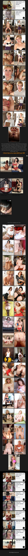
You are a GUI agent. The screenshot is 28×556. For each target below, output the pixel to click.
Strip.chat (18, 6)
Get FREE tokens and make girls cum (17, 194)
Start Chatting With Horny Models (19, 3)
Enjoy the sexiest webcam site (16, 173)
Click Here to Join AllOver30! (14, 153)
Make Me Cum (4, 172)
